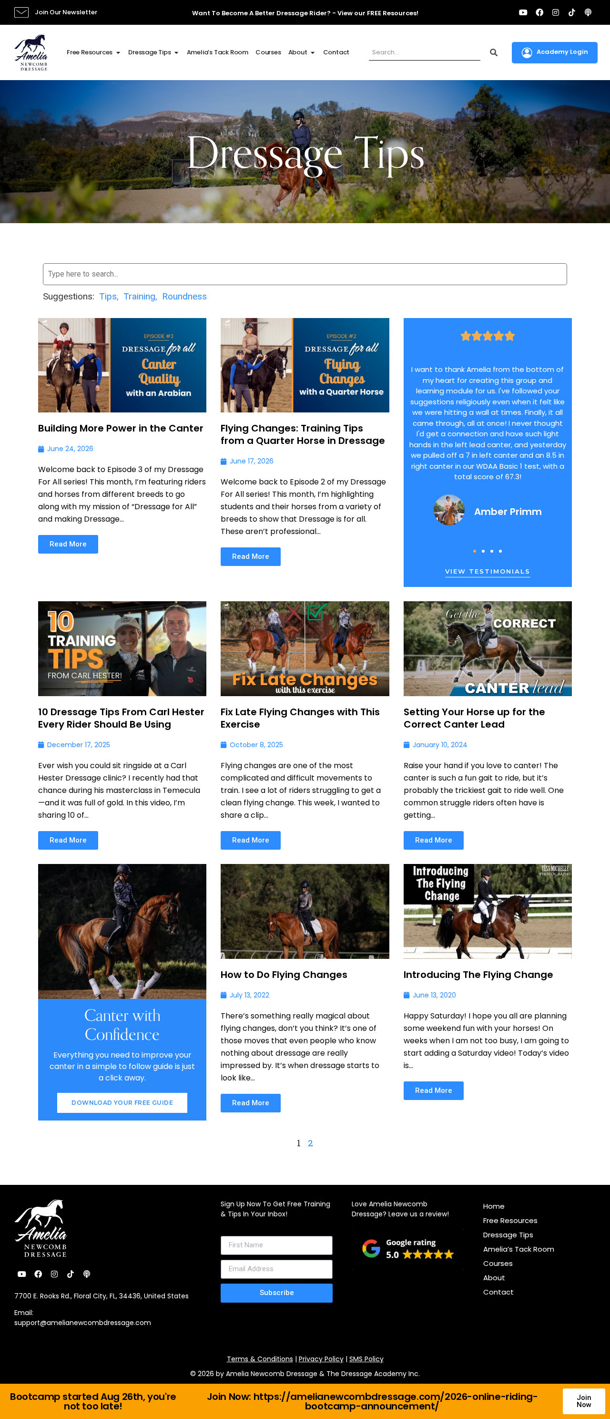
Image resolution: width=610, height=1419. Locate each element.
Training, (140, 296)
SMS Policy (366, 1359)
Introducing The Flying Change (478, 974)
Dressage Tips (508, 1235)
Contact (498, 1292)
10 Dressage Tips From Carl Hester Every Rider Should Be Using (121, 718)
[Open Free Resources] (118, 52)
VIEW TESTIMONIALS (487, 571)
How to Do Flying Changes (284, 974)
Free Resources (510, 1220)
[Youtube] (523, 12)
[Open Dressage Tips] (176, 52)
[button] (474, 551)
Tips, (109, 296)
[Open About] (313, 52)
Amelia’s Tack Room (518, 1249)
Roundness (184, 296)
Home (494, 1206)
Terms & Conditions (260, 1359)
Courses (498, 1263)
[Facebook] (539, 12)
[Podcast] (588, 12)
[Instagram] (555, 12)
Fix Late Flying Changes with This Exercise (300, 718)
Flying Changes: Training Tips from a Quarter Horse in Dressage (303, 434)
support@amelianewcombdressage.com (82, 1322)
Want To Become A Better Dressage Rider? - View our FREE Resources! (305, 13)
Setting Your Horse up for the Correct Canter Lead (474, 718)
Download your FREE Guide (122, 1102)
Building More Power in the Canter (120, 428)
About (494, 1278)
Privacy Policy (321, 1359)
